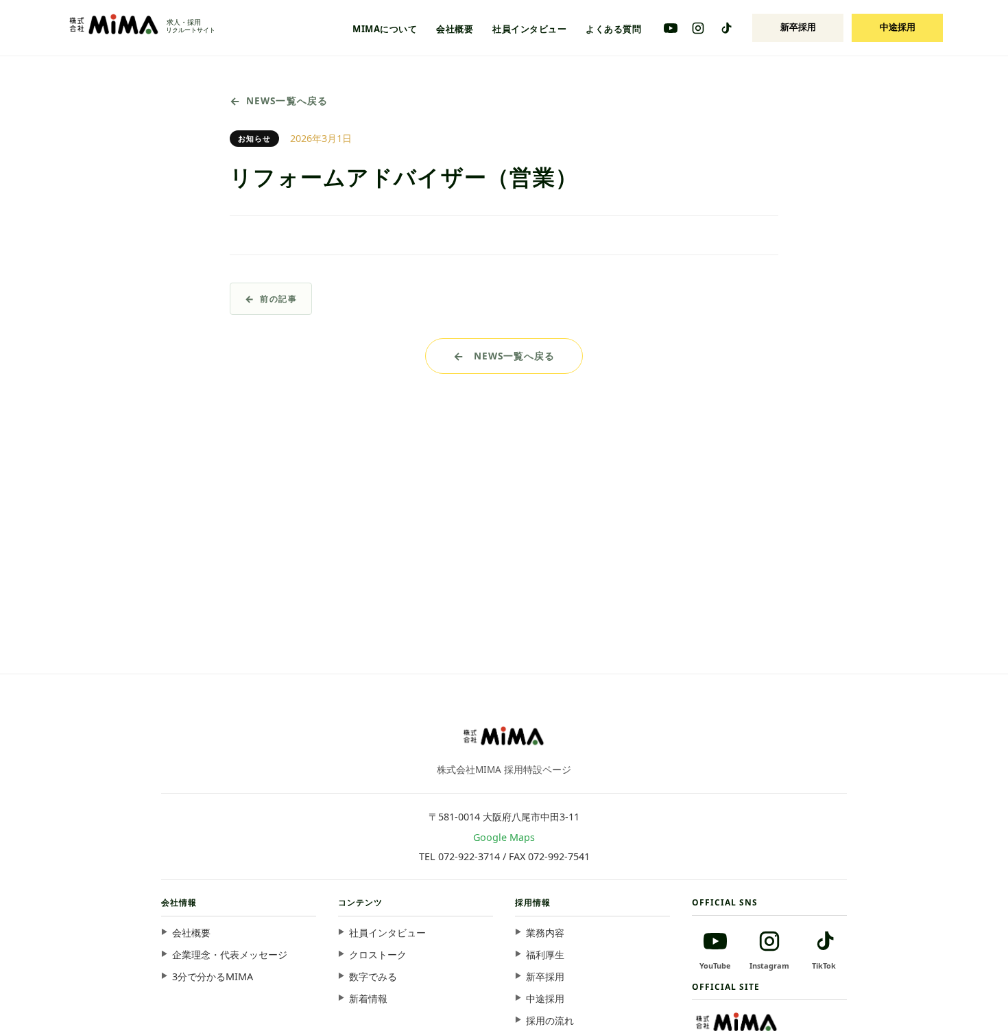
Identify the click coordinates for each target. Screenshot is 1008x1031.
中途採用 (897, 27)
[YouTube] (670, 28)
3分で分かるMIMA (212, 976)
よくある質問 (613, 29)
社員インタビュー (529, 29)
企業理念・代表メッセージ (229, 954)
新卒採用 (798, 27)
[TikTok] (725, 28)
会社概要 (454, 29)
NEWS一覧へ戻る (287, 100)
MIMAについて (384, 29)
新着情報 (368, 998)
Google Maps (504, 837)
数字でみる (373, 976)
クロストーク (378, 954)
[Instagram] (698, 28)
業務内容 (545, 932)
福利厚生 (545, 954)
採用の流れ (550, 1020)
